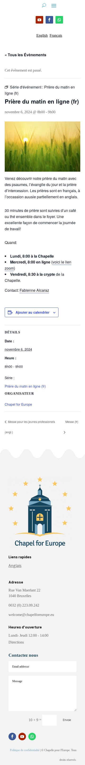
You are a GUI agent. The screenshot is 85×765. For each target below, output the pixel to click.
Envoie (67, 720)
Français (56, 35)
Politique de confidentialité (24, 750)
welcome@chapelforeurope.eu (31, 615)
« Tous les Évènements (25, 54)
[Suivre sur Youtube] (39, 20)
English (42, 35)
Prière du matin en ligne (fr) (25, 386)
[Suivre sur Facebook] (49, 20)
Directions (16, 642)
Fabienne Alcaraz (34, 290)
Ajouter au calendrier (32, 312)
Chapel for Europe (18, 404)
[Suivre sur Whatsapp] (59, 20)
